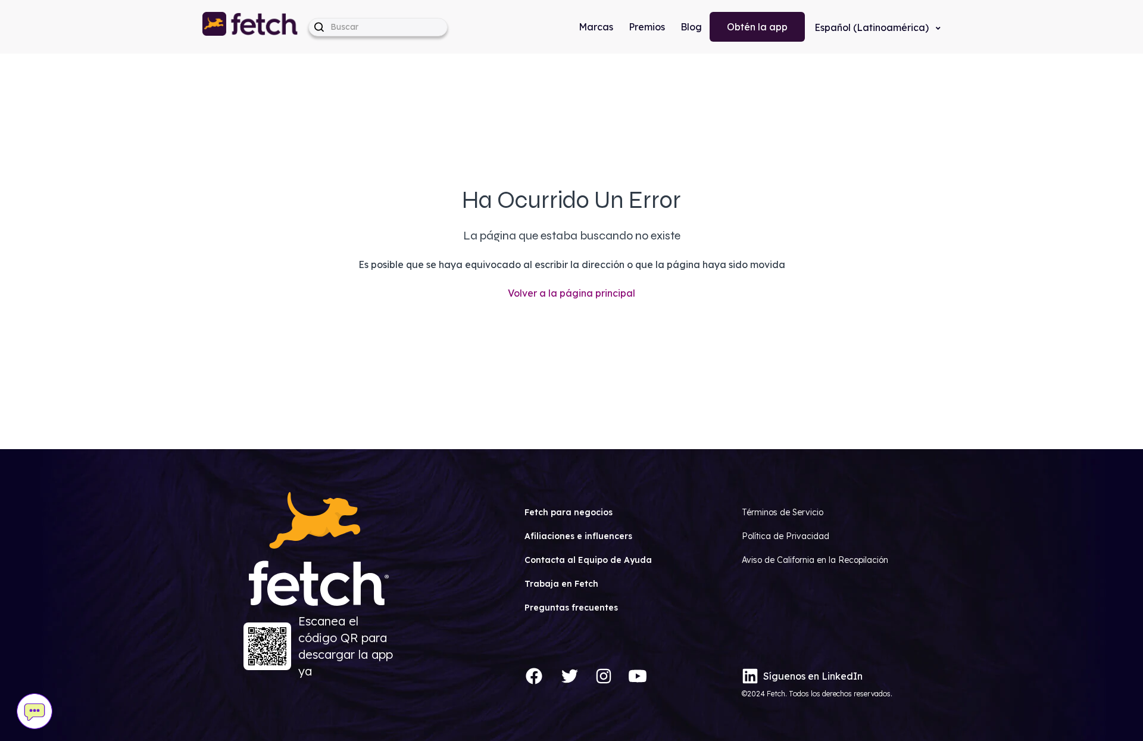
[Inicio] (250, 27)
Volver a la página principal (571, 293)
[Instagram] (603, 676)
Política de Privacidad (785, 536)
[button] (250, 27)
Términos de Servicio (782, 512)
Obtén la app (757, 27)
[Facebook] (534, 676)
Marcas (596, 27)
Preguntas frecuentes (571, 607)
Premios (647, 27)
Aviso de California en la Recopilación (815, 560)
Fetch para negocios (568, 512)
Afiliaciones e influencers (578, 536)
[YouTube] (637, 676)
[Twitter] (569, 676)
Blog (691, 27)
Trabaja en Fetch (561, 583)
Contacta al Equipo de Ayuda (588, 560)
